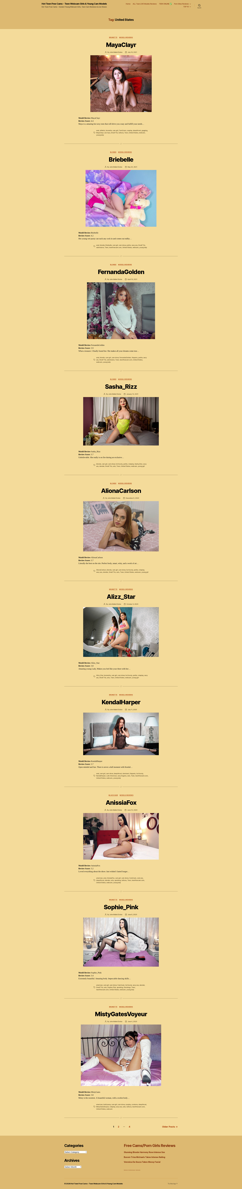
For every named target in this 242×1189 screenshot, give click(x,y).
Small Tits (114, 133)
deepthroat (137, 130)
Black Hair (113, 795)
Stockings (127, 987)
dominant (126, 773)
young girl (141, 466)
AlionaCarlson (121, 490)
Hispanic (135, 357)
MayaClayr (121, 44)
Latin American (111, 776)
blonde (102, 245)
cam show (122, 245)
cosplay (129, 130)
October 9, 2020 (132, 604)
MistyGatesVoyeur (121, 1014)
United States (133, 133)
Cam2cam (122, 130)
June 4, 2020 (132, 1021)
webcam (142, 133)
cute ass (140, 878)
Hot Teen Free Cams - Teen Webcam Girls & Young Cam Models (74, 4)
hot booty (119, 464)
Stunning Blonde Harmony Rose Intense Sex (144, 1152)
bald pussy (107, 1104)
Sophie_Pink (121, 907)
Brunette (113, 37)
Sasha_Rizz (121, 386)
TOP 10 (186, 7)
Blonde (113, 152)
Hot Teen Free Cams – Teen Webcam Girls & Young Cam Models (97, 1184)
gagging (144, 130)
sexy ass (135, 245)
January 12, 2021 (132, 394)
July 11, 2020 (132, 710)
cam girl (115, 130)
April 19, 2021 (132, 279)
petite (129, 245)
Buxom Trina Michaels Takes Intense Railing (144, 1157)
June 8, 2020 (132, 914)
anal (97, 130)
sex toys (107, 133)
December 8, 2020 (132, 498)
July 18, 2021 (132, 52)
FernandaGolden (121, 271)
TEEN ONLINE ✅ (165, 4)
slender (101, 466)
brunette (109, 130)
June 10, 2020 (132, 810)
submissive (100, 247)
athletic (102, 130)
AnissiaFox (121, 802)
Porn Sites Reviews (181, 4)
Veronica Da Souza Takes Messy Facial (142, 1162)
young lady (100, 135)
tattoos (121, 133)
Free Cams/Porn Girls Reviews (149, 1145)
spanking (118, 880)
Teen (126, 133)
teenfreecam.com (115, 247)
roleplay (131, 464)
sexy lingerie (122, 776)
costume (135, 1104)
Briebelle (121, 159)
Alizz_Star (121, 596)
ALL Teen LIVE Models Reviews (145, 4)
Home (128, 4)
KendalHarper (121, 702)
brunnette (107, 675)
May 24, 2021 (132, 167)
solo (114, 466)
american (99, 878)
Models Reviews (126, 37)
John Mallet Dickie (116, 52)
